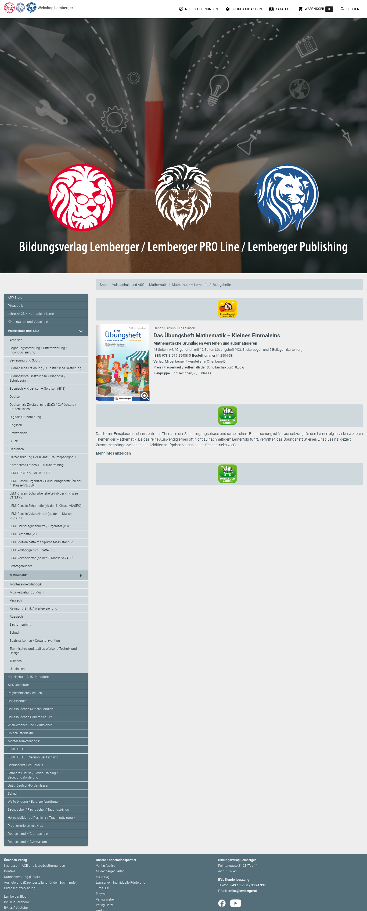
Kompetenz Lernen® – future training (37, 465)
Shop (103, 285)
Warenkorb (314, 8)
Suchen (349, 8)
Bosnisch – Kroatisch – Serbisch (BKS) (37, 388)
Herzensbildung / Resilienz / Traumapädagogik (41, 818)
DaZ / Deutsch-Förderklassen (28, 785)
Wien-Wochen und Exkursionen (30, 725)
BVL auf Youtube (16, 908)
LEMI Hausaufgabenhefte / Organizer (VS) (39, 526)
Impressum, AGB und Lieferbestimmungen (34, 866)
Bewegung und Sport (25, 360)
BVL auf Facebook (17, 902)
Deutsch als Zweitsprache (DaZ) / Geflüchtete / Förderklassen (43, 407)
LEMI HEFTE (16, 749)
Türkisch (16, 661)
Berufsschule (17, 701)
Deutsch (15, 397)
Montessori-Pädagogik (26, 584)
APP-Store (15, 298)
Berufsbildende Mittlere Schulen (30, 709)
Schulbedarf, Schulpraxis (25, 765)
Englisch (16, 425)
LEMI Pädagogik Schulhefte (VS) (32, 550)
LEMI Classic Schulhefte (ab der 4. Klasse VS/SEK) (45, 506)
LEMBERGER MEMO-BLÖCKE (30, 473)
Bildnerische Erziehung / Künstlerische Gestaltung (45, 368)
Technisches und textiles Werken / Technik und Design (43, 651)
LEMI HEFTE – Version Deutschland (33, 757)
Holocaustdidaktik (21, 733)
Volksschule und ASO (128, 285)
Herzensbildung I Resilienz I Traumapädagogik (43, 457)
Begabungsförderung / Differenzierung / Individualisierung (38, 350)
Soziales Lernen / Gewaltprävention (35, 641)
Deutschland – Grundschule (28, 834)
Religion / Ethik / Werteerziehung (33, 608)
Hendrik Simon (164, 328)
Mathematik (158, 285)
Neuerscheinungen (198, 8)
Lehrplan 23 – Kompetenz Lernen (32, 314)
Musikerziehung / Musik (27, 592)
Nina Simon (186, 328)
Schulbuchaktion (243, 8)
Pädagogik (15, 306)
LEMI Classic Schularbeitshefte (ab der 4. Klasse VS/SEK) (44, 496)
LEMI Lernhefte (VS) (24, 534)
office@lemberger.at (242, 891)
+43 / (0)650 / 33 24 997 (248, 885)
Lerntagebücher (21, 566)
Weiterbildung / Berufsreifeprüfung (33, 801)
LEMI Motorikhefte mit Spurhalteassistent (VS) (42, 542)
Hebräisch (17, 449)
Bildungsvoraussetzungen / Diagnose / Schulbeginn (38, 378)
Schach (15, 633)
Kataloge (280, 8)
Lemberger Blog (15, 896)
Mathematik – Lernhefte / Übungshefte (201, 285)
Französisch (18, 433)
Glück (14, 441)
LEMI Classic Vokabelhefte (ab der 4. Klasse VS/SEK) (40, 516)
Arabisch (16, 340)
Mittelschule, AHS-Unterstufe (28, 677)
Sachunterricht (20, 624)
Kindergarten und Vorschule (28, 322)
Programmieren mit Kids (25, 826)
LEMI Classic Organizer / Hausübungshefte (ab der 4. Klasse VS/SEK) (45, 483)
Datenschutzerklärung (19, 888)
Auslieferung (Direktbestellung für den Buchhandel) (40, 882)
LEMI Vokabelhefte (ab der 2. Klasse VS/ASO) (42, 558)
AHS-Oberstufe (18, 685)
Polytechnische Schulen (25, 693)
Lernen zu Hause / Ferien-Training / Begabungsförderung (33, 775)
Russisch (16, 616)
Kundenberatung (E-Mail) (22, 877)
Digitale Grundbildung (25, 417)
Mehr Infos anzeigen (113, 453)
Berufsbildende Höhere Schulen (30, 717)
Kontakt (9, 871)
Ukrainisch (17, 669)
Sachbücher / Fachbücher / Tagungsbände (38, 810)
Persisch (16, 600)
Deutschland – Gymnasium (27, 842)
